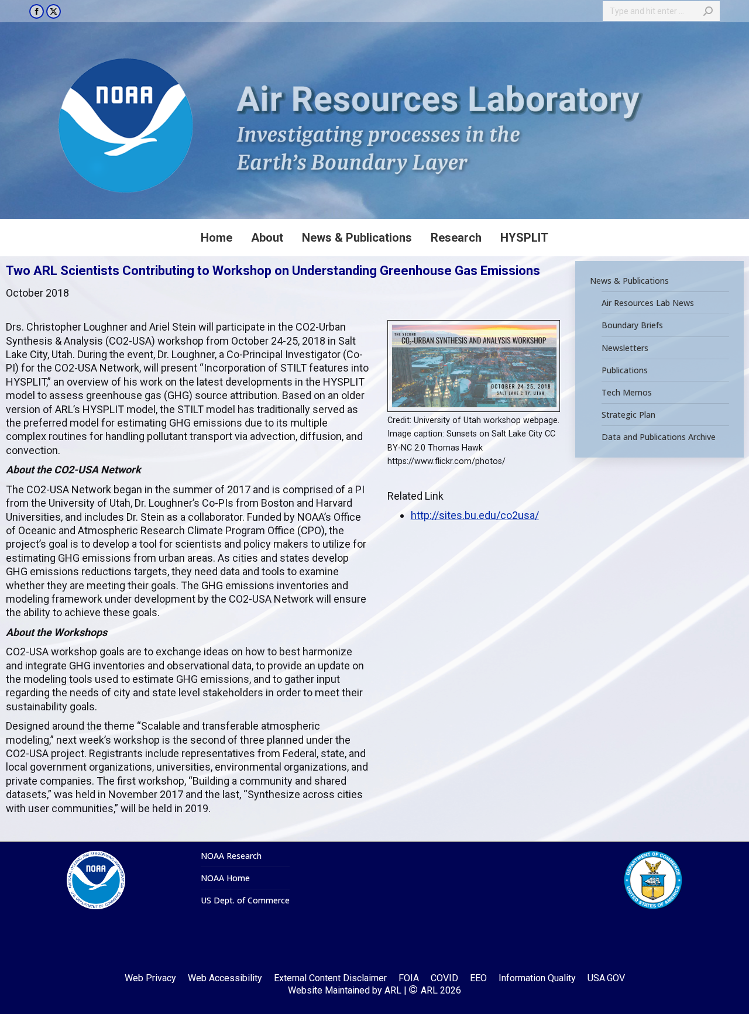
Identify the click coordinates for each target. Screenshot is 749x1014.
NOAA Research (231, 856)
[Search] (708, 11)
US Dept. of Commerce (245, 900)
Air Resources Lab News (648, 303)
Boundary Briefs (632, 325)
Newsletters (625, 347)
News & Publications (629, 281)
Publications (625, 370)
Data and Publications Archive (659, 437)
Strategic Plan (628, 415)
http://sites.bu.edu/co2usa (473, 515)
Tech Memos (627, 392)
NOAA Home (225, 878)
